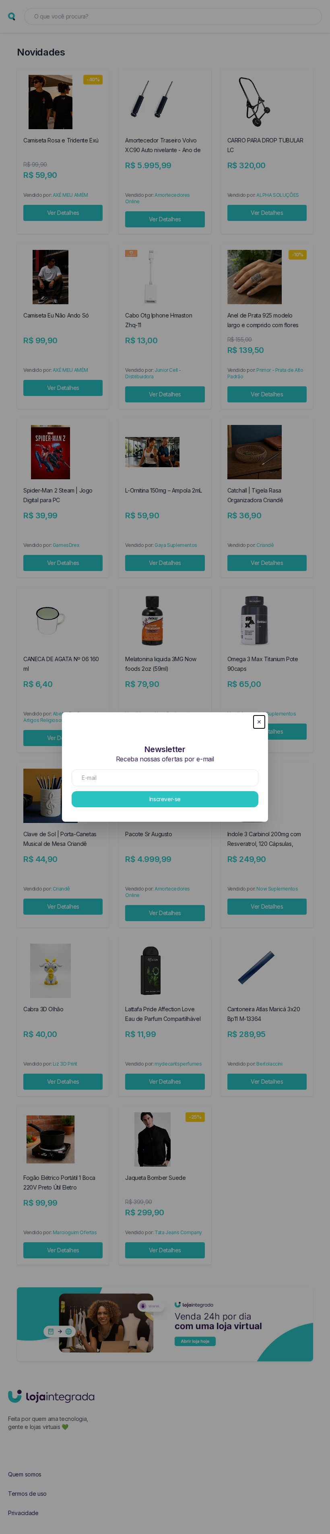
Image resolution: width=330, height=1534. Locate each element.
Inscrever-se (165, 799)
